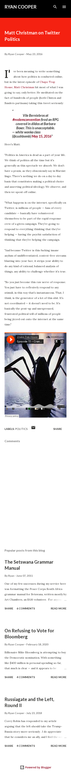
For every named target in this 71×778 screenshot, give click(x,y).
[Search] (55, 7)
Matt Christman (24, 87)
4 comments (26, 677)
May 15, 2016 (41, 136)
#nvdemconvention (26, 119)
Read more (58, 608)
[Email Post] (33, 428)
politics (21, 428)
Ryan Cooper (21, 6)
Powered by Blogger (37, 767)
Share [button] (57, 428)
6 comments (26, 608)
